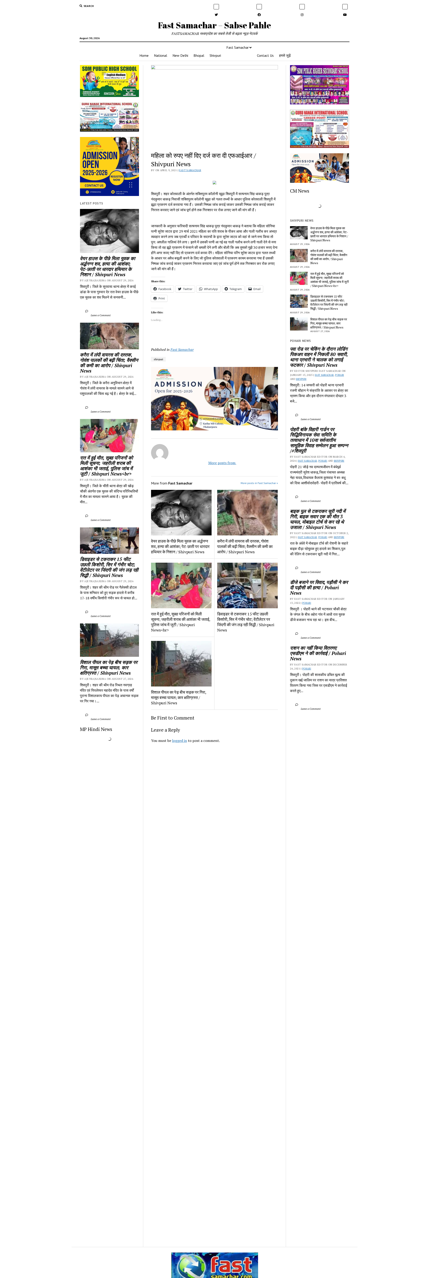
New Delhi (180, 55)
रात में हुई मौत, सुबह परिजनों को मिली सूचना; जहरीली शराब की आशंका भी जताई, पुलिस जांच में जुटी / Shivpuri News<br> (107, 465)
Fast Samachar (237, 47)
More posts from (218, 462)
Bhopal (198, 55)
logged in (179, 740)
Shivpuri (215, 55)
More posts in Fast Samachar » (259, 483)
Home (144, 55)
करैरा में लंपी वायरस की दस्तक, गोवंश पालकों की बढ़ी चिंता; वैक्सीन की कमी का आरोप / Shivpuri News (109, 362)
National (160, 55)
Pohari (339, 375)
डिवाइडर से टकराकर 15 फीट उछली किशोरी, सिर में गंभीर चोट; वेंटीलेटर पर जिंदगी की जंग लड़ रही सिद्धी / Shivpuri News (109, 567)
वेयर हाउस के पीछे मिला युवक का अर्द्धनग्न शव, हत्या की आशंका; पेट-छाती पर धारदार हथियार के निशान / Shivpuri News (108, 266)
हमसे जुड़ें (285, 55)
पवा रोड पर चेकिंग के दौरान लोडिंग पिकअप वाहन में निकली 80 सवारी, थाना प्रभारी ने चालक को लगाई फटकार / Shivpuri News (319, 357)
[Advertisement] (214, 809)
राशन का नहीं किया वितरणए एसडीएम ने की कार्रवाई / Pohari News (318, 653)
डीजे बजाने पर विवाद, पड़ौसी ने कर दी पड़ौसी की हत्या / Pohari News (319, 587)
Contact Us (265, 55)
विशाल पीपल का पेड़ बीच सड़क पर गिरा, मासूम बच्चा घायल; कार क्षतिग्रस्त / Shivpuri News (109, 667)
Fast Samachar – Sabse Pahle (214, 25)
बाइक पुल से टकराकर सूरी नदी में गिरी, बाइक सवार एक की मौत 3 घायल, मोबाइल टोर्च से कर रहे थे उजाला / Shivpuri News (318, 519)
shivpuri (158, 359)
